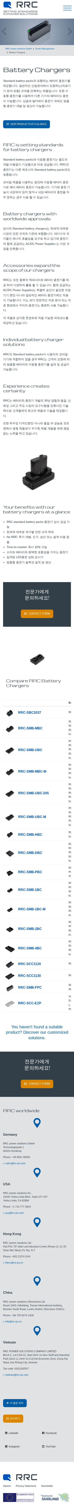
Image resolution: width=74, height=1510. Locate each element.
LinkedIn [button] (13, 1433)
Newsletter (47, 1486)
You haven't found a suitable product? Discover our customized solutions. (37, 1032)
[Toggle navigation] (67, 8)
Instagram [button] (14, 1446)
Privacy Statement (26, 1486)
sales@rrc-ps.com (15, 1163)
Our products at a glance (28, 124)
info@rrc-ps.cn (13, 1321)
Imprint (7, 1486)
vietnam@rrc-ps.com (16, 1374)
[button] (4, 32)
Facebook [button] (51, 1433)
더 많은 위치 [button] (16, 1403)
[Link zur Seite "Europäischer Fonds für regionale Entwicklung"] (37, 1497)
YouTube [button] (50, 1446)
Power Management (44, 49)
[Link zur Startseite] (20, 1477)
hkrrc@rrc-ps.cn (14, 1262)
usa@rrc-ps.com (14, 1213)
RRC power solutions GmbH (19, 49)
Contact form (39, 613)
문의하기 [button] (14, 1418)
